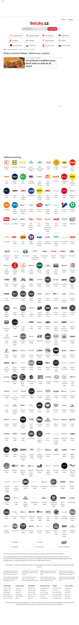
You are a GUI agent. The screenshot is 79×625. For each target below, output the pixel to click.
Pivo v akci (67, 594)
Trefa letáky (6, 209)
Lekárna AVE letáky (64, 547)
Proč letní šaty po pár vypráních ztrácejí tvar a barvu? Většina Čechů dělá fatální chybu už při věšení (67, 572)
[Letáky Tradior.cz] (64, 265)
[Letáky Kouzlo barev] (23, 322)
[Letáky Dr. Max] (31, 205)
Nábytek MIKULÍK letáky (22, 472)
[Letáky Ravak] (6, 512)
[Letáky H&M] (39, 336)
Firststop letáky (23, 356)
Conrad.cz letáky (39, 396)
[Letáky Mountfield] (56, 280)
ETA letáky (6, 242)
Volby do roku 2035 (7, 598)
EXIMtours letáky (72, 411)
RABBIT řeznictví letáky (14, 272)
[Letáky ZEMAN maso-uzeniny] (64, 526)
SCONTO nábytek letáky (39, 197)
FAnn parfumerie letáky (23, 426)
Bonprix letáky (40, 382)
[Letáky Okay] (15, 294)
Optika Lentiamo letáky (16, 488)
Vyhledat (53, 29)
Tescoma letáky (64, 196)
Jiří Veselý (38, 58)
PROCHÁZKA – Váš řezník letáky (53, 504)
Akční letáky (67, 598)
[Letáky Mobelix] (72, 294)
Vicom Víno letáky (39, 532)
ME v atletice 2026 (57, 596)
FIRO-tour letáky (39, 425)
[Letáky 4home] (31, 363)
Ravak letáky (6, 517)
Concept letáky (31, 396)
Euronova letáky (64, 411)
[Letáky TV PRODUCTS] (6, 322)
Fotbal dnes (20, 586)
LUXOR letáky (64, 455)
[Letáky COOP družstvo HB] (48, 391)
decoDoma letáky (72, 396)
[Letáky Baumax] (48, 280)
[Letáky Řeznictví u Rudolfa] (40, 512)
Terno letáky (6, 182)
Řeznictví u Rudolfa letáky (40, 518)
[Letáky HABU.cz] (56, 419)
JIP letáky (64, 167)
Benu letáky (14, 224)
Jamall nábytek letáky (39, 314)
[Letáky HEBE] (72, 419)
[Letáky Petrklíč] (72, 482)
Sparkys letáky (31, 356)
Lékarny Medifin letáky (15, 343)
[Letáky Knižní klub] (64, 434)
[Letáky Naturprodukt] (39, 466)
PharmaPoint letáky (44, 257)
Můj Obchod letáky (64, 242)
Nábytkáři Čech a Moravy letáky (30, 473)
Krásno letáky (15, 455)
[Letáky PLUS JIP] (53, 251)
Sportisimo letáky (48, 342)
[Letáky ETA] (6, 237)
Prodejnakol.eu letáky (35, 503)
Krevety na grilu (31, 588)
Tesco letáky (48, 168)
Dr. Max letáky (31, 210)
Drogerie (15, 41)
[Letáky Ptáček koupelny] (6, 265)
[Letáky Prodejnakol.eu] (35, 498)
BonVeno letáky (48, 382)
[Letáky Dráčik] (6, 350)
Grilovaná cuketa (32, 594)
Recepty (33, 58)
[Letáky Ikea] (31, 434)
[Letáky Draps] (6, 405)
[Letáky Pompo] (15, 350)
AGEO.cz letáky (48, 368)
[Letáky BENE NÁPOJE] (15, 205)
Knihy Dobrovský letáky (6, 369)
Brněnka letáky (23, 225)
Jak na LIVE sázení (57, 588)
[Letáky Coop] (39, 219)
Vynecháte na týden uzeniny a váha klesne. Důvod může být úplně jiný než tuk (67, 578)
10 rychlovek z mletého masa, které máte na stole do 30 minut (41, 63)
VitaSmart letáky (47, 532)
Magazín (71, 19)
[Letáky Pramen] (16, 498)
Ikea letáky (31, 438)
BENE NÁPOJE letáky (15, 211)
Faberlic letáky (15, 425)
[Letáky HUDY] (23, 434)
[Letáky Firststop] (23, 350)
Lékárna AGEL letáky (48, 242)
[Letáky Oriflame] (16, 251)
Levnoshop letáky (48, 455)
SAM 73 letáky (56, 517)
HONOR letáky (6, 439)
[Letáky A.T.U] (56, 350)
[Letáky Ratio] (23, 177)
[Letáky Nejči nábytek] (48, 466)
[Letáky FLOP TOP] (39, 205)
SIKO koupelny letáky (72, 183)
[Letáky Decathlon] (23, 336)
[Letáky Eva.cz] (15, 237)
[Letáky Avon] (6, 377)
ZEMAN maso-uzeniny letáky (64, 533)
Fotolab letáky (56, 299)
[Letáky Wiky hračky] (39, 350)
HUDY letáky (23, 439)
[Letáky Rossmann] (15, 280)
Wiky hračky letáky (39, 356)
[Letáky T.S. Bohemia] (64, 294)
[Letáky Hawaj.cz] (64, 419)
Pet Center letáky (63, 487)
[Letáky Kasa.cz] (64, 350)
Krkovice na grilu (32, 590)
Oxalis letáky (25, 256)
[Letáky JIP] (64, 162)
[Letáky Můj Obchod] (64, 237)
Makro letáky (14, 182)
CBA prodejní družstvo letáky (31, 226)
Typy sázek (55, 590)
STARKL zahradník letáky (72, 518)
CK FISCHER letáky (6, 396)
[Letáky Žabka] (14, 542)
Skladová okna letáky (64, 517)
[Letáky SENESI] (39, 265)
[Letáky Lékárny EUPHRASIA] (40, 450)
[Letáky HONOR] (6, 434)
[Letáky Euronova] (64, 405)
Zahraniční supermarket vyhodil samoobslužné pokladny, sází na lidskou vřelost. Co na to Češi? (10, 572)
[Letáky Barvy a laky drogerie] (23, 205)
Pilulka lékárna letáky (56, 328)
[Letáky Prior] (72, 251)
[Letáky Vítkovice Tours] (56, 526)
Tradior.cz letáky (64, 271)
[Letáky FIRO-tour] (39, 419)
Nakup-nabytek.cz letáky (15, 369)
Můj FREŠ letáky (14, 471)
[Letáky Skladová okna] (64, 512)
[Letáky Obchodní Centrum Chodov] (72, 466)
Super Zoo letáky (47, 356)
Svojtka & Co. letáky (6, 532)
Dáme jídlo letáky (64, 396)
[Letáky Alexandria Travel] (56, 363)
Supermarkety (17, 36)
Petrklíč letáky (72, 487)
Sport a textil (49, 41)
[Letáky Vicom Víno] (39, 526)
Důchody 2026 (44, 586)
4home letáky (31, 368)
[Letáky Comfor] (15, 191)
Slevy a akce (69, 586)
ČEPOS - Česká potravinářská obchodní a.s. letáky (47, 227)
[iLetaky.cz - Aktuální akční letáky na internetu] (5, 49)
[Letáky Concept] (31, 391)
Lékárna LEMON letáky (56, 243)
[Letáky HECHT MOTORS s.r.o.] (64, 322)
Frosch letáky (48, 425)
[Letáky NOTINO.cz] (64, 466)
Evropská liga (19, 594)
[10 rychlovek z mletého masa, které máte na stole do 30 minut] (14, 62)
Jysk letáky (31, 195)
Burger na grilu (31, 596)
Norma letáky (72, 242)
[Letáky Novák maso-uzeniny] (7, 251)
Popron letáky (7, 503)
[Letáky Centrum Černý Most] (64, 377)
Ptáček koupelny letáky (6, 272)
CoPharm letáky (39, 547)
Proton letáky (6, 299)
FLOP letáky (23, 242)
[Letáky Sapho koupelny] (31, 265)
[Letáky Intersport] (64, 205)
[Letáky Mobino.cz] (6, 466)
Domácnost (49, 36)
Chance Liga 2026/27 (57, 594)
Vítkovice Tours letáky (56, 532)
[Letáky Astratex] (72, 363)
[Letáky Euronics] (23, 294)
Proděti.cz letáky (44, 503)
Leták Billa (67, 592)
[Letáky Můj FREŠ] (14, 466)
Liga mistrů (18, 592)
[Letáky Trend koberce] (64, 308)
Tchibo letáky (6, 342)
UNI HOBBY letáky (64, 182)
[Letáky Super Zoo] (48, 350)
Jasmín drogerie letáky (39, 440)
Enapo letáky (47, 411)
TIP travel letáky (23, 532)
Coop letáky (39, 225)
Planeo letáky (31, 299)
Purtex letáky (56, 313)
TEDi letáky (15, 531)
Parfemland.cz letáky (44, 487)
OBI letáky (56, 181)
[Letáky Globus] (56, 162)
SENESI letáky (39, 271)
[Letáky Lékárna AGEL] (48, 237)
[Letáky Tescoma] (64, 191)
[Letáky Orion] (56, 191)
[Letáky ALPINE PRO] (64, 363)
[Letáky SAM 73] (56, 512)
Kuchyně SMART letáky (31, 456)
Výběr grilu (30, 598)
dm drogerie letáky (23, 286)
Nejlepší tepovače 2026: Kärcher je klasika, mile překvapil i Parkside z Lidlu (48, 572)
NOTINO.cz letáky (64, 471)
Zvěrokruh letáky (72, 532)
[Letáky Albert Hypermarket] (31, 162)
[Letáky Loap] (56, 450)
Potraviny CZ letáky (62, 257)
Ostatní (63, 41)
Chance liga (18, 590)
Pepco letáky (53, 486)
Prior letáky (72, 256)
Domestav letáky (47, 327)
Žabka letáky (14, 547)
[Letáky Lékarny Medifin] (15, 336)
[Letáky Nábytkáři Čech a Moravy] (31, 466)
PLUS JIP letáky (53, 257)
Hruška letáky (15, 439)
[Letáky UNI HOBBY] (64, 177)
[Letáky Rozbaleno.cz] (23, 512)
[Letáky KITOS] (39, 322)
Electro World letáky (72, 286)
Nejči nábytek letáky (48, 472)
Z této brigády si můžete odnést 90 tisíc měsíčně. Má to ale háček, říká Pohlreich (30, 572)
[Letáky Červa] (31, 322)
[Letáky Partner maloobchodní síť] (35, 251)
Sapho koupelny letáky (31, 272)
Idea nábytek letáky (48, 197)
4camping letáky (23, 368)
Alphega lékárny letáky (48, 211)
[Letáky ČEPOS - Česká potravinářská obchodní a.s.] (47, 219)
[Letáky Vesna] (15, 308)
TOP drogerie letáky (56, 272)
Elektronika (65, 36)
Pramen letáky (16, 503)
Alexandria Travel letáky (56, 369)
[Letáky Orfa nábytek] (25, 482)
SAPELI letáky (31, 285)
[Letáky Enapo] (48, 405)
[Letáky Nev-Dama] (56, 466)
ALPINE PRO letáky (64, 368)
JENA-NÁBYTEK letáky (47, 314)
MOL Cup (18, 598)
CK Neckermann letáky (15, 397)
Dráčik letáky (6, 356)
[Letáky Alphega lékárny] (48, 205)
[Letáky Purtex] (56, 308)
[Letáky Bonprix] (40, 377)
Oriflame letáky (16, 257)
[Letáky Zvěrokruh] (72, 526)
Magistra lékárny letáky (72, 456)
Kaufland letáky (6, 168)
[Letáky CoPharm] (39, 542)
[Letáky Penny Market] (72, 162)
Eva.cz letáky (14, 242)
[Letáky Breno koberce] (23, 308)
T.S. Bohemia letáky (64, 300)
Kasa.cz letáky (64, 356)
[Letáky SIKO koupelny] (72, 177)
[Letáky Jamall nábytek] (39, 308)
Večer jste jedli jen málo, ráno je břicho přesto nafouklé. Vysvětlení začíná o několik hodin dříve (48, 578)
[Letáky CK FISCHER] (6, 391)
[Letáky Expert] (48, 294)
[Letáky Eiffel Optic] (31, 405)
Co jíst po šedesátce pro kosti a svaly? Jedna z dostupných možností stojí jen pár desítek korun (30, 578)
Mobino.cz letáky (6, 471)
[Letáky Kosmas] (6, 450)
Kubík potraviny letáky (39, 243)
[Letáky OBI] (56, 177)
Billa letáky (23, 167)
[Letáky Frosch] (48, 419)
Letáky (63, 19)
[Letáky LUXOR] (64, 450)
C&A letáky (56, 381)
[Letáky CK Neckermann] (15, 391)
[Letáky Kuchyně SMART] (31, 450)
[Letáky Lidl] (14, 162)
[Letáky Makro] (15, 177)
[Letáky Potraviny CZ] (62, 251)
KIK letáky (64, 341)
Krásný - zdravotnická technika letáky (23, 457)
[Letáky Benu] (14, 219)
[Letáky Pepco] (53, 482)
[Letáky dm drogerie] (23, 280)
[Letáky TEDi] (15, 526)
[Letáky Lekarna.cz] (72, 322)
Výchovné (42, 596)
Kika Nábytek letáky (6, 314)
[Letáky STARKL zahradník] (72, 512)
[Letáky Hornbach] (39, 280)
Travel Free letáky (72, 271)
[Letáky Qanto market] (62, 498)
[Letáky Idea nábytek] (48, 191)
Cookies (55, 565)
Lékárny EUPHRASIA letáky (40, 456)
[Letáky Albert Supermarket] (39, 162)
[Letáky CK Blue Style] (72, 377)
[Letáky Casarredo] (72, 308)
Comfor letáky (15, 196)
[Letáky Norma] (72, 237)
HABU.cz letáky (56, 425)
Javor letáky (47, 439)
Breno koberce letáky (23, 314)
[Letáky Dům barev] (15, 322)
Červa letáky (31, 327)
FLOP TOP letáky (39, 210)
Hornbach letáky (39, 285)
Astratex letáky (72, 368)
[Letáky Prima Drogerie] (25, 498)
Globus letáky (56, 168)
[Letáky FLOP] (23, 237)
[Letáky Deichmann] (72, 205)
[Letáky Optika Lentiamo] (16, 482)
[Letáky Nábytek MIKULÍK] (23, 466)
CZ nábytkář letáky (31, 314)
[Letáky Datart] (6, 191)
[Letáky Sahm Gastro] (48, 512)
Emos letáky (39, 411)
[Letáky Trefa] (6, 205)
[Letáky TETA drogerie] (48, 177)
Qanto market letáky (63, 504)
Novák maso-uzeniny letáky (7, 257)
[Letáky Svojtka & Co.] (6, 526)
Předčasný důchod (44, 588)
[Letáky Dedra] (56, 219)
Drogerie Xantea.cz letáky (14, 412)
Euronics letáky (23, 299)
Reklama (49, 565)
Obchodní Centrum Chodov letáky (72, 473)
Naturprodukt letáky (39, 471)
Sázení (55, 586)
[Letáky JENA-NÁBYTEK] (48, 308)
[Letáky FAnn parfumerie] (23, 419)
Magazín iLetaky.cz (12, 49)
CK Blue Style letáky (73, 383)
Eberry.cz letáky (23, 411)
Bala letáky (6, 224)
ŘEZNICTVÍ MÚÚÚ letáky (32, 518)
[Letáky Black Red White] (22, 377)
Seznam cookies (62, 565)
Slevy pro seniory (44, 594)
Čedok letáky (56, 396)
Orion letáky (56, 196)
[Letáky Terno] (6, 177)
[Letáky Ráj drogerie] (39, 177)
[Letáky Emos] (39, 405)
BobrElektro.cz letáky (31, 382)
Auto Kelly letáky (64, 285)
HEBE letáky (72, 425)
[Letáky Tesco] (48, 162)
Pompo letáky (15, 356)
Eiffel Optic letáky (31, 411)
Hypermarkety (33, 36)
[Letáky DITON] (64, 219)
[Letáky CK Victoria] (23, 391)
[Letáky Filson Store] (31, 419)
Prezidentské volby (7, 596)
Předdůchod (43, 590)
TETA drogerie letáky (48, 183)
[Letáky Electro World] (72, 280)
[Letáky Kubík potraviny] (39, 237)
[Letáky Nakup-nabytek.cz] (15, 363)
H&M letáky (39, 341)
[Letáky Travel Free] (72, 265)
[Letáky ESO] (72, 219)
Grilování (31, 586)
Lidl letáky (14, 167)
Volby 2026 (6, 586)
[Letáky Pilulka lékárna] (56, 322)
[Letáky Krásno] (15, 450)
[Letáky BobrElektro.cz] (31, 377)
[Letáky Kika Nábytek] (6, 308)
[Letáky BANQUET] (14, 377)
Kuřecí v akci (68, 596)
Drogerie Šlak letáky (31, 182)
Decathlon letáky (23, 342)
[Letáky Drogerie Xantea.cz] (15, 405)
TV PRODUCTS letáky (7, 328)
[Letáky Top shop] (31, 526)
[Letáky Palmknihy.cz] (34, 482)
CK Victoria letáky (23, 396)
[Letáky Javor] (48, 434)
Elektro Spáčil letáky (39, 300)
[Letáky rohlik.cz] (14, 512)
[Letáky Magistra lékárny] (72, 450)
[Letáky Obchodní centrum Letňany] (7, 482)
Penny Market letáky (72, 169)
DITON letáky (64, 225)
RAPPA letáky (72, 502)
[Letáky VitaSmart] (48, 526)
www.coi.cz (47, 560)
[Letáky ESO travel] (56, 405)
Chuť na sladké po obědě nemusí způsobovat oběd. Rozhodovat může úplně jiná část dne (10, 578)
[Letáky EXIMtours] (72, 405)
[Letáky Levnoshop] (48, 450)
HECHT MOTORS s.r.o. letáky (64, 328)
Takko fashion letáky (56, 343)
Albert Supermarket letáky (39, 169)
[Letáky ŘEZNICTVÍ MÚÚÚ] (32, 512)
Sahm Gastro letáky (48, 518)
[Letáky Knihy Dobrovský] (6, 363)
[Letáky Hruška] (15, 434)
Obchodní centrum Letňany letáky (7, 489)
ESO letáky (72, 224)
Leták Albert (68, 588)
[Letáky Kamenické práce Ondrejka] (56, 434)
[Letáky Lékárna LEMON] (56, 237)
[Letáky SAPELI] (31, 280)
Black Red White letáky (22, 383)
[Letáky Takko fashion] (56, 336)
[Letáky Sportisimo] (48, 336)
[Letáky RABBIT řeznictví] (15, 265)
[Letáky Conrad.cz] (40, 391)
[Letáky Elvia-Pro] (72, 350)
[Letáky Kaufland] (6, 162)
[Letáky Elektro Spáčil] (39, 294)
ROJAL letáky (23, 271)
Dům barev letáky (15, 327)
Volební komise (6, 592)
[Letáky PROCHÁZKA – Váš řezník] (53, 498)
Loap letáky (56, 454)
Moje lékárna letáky (56, 211)
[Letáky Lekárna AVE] (64, 542)
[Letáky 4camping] (23, 363)
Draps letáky (6, 411)
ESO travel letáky (56, 411)
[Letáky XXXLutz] (6, 280)
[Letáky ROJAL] (23, 265)
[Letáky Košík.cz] (31, 237)
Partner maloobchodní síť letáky (35, 257)
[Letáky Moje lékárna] (56, 205)
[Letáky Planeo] (31, 294)
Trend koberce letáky (64, 314)
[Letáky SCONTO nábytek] (39, 191)
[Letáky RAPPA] (72, 498)
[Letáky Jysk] (31, 191)
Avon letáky (6, 381)
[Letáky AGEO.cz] (48, 363)
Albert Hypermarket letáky (31, 169)
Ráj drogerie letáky (39, 183)
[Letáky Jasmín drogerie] (39, 434)
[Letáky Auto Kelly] (64, 280)
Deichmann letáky (72, 210)
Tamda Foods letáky (48, 272)
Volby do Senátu (7, 588)
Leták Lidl (67, 590)
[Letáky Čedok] (56, 391)
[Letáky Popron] (7, 498)
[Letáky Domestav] (48, 322)
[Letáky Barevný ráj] (72, 191)
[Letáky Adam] (39, 363)
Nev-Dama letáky (56, 471)
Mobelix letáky (72, 299)
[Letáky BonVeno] (48, 377)
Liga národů (18, 588)
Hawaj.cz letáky (64, 425)
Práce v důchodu (44, 592)
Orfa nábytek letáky (25, 487)
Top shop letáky (31, 532)
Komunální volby (7, 590)
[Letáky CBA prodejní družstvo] (31, 219)
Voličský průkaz (7, 594)
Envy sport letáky (31, 342)
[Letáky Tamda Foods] (48, 265)
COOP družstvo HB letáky (48, 397)
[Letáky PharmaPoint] (44, 251)
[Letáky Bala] (6, 219)
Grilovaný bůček (31, 592)
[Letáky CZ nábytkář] (31, 308)
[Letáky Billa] (23, 162)
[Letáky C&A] (56, 377)
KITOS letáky (39, 327)
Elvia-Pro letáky (72, 356)
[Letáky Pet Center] (62, 482)
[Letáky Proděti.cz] (44, 498)
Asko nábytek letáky (23, 197)
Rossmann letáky (15, 285)
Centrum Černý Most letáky (65, 383)
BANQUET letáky (14, 382)
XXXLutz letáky (6, 285)
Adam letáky (39, 368)
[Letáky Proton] (6, 294)
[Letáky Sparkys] (31, 350)
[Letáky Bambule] (72, 336)
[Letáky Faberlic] (15, 419)
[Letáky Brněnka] (23, 219)
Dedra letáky (56, 225)
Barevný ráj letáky (72, 196)
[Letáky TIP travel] (23, 526)
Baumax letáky (48, 285)
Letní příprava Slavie (57, 598)
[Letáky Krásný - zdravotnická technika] (23, 450)
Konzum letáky (72, 439)
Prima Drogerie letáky (25, 504)
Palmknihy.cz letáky (34, 487)
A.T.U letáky (56, 355)
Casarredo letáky (72, 313)
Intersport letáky (64, 210)
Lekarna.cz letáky (72, 327)
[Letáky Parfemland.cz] (44, 482)
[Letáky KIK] (64, 336)
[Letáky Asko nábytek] (23, 191)
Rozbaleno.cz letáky (23, 517)
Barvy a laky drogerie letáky (23, 211)
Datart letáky (6, 196)
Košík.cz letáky (31, 242)
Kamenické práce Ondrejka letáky (56, 441)
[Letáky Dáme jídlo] (64, 391)
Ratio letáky (23, 182)
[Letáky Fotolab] (56, 294)
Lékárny (31, 41)
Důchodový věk (43, 598)
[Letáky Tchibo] (6, 336)
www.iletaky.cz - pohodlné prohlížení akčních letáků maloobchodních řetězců (25, 565)
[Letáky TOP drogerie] (56, 265)
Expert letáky (48, 299)
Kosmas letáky (6, 455)
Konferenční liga (19, 596)
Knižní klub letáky (64, 439)
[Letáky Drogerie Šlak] (31, 177)
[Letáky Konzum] (72, 434)
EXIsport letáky (6, 425)
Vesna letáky (14, 313)
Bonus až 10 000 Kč (57, 592)
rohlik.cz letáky (14, 517)
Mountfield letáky (56, 285)
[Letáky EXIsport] (6, 419)
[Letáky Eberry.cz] (23, 405)
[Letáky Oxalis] (25, 251)
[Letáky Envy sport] (31, 336)
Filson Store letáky (31, 426)
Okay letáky (15, 298)
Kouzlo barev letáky (23, 328)
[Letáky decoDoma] (72, 391)
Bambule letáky (72, 342)
